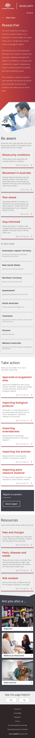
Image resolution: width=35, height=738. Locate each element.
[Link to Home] (8, 6)
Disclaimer (17, 717)
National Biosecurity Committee (17, 729)
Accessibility (17, 713)
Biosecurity (26, 6)
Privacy (17, 721)
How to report (11, 504)
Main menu (10, 18)
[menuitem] (30, 13)
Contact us (17, 709)
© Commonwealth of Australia (17, 725)
